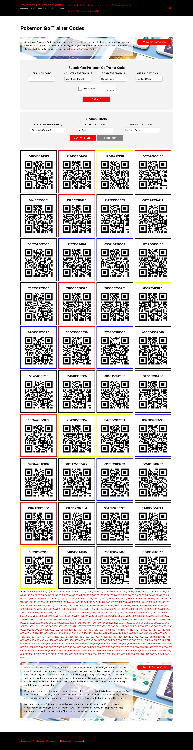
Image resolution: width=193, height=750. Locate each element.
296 (166, 616)
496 (71, 640)
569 (113, 647)
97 (46, 598)
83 (146, 595)
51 (36, 595)
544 (145, 643)
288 (129, 616)
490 (42, 640)
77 (126, 595)
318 (117, 619)
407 (90, 630)
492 (51, 640)
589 (56, 650)
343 (84, 623)
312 (91, 619)
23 (87, 591)
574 (137, 647)
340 (70, 623)
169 (43, 605)
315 (105, 619)
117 (125, 598)
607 (142, 650)
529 (73, 643)
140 (69, 602)
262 (158, 612)
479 (140, 637)
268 (36, 616)
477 (130, 637)
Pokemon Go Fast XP (121, 5)
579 (161, 647)
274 (64, 616)
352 (128, 623)
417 (135, 630)
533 (91, 643)
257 (135, 612)
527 (63, 643)
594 (80, 650)
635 (118, 654)
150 (112, 602)
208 (64, 609)
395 (32, 630)
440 (95, 633)
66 (88, 595)
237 (41, 612)
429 (41, 633)
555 (46, 647)
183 (103, 605)
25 (94, 591)
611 (160, 650)
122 (144, 598)
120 (136, 598)
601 (113, 650)
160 (155, 602)
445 (121, 633)
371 (70, 626)
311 (87, 619)
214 (89, 609)
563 (84, 647)
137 (56, 602)
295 (162, 616)
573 (132, 647)
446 (126, 633)
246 (84, 612)
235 (32, 612)
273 (59, 616)
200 (26, 609)
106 (82, 598)
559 (65, 647)
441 (100, 633)
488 (32, 640)
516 (164, 640)
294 (157, 616)
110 (99, 598)
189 (128, 605)
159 (151, 602)
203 (40, 609)
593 (75, 650)
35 (128, 591)
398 (46, 630)
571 (122, 647)
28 (104, 591)
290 (138, 616)
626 (76, 654)
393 (22, 630)
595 (85, 650)
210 (72, 609)
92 (28, 598)
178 (82, 605)
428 (37, 633)
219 (109, 609)
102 (64, 598)
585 (37, 650)
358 (157, 623)
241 (60, 612)
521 (35, 643)
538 (116, 643)
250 (103, 612)
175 (69, 605)
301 (41, 619)
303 (50, 619)
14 (60, 591)
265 (22, 616)
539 (120, 643)
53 (42, 595)
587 (46, 650)
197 (162, 605)
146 (95, 602)
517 (168, 640)
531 (82, 643)
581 (170, 647)
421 (153, 630)
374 (84, 626)
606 (137, 650)
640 (142, 654)
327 (159, 619)
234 (27, 612)
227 (145, 609)
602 (118, 650)
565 (94, 647)
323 (140, 619)
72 (108, 595)
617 (35, 654)
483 (160, 637)
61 (70, 595)
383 (127, 626)
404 (76, 630)
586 (42, 650)
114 (113, 598)
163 (167, 602)
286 (120, 616)
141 (73, 602)
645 (167, 654)
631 (99, 654)
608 (147, 650)
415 (127, 630)
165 (26, 605)
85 (153, 595)
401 (61, 630)
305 (60, 619)
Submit (96, 99)
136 (51, 602)
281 (96, 616)
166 (31, 605)
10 (48, 591)
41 (149, 591)
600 (109, 650)
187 (120, 605)
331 (27, 623)
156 (138, 602)
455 (22, 637)
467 (81, 637)
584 (32, 650)
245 (79, 612)
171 (52, 605)
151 (116, 602)
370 (65, 626)
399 (51, 630)
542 (135, 643)
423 (163, 630)
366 (46, 626)
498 (81, 640)
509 (134, 640)
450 (146, 633)
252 (112, 612)
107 (86, 598)
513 (151, 640)
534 (96, 643)
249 (98, 612)
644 (162, 654)
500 (91, 640)
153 (125, 602)
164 (22, 605)
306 (65, 619)
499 (86, 640)
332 (31, 623)
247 (88, 612)
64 (80, 595)
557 (56, 647)
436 (76, 633)
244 (74, 612)
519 (26, 643)
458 (37, 637)
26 (98, 591)
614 (22, 654)
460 (47, 637)
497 (76, 640)
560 (70, 647)
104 (73, 598)
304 (55, 619)
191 (137, 605)
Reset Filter (110, 138)
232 (168, 609)
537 (111, 643)
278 (83, 616)
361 (22, 626)
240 (55, 612)
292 (147, 616)
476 (126, 637)
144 (86, 602)
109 (95, 598)
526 (59, 643)
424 (168, 630)
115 (117, 598)
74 (115, 595)
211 (76, 609)
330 (22, 623)
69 (98, 595)
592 (70, 650)
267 (31, 616)
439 (90, 633)
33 (121, 591)
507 (124, 640)
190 (133, 605)
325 (150, 619)
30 (111, 591)
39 (142, 591)
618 (39, 654)
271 (50, 616)
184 (107, 605)
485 (170, 637)
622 (57, 654)
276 (73, 616)
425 (22, 633)
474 (115, 637)
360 (167, 623)
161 (159, 602)
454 (165, 633)
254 (121, 612)
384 (132, 626)
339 (65, 623)
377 (98, 626)
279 (87, 616)
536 (106, 643)
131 (30, 602)
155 (133, 602)
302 (45, 619)
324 (145, 619)
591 (65, 650)
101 (60, 598)
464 (66, 637)
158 (146, 602)
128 (169, 598)
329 (168, 619)
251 (107, 612)
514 (155, 640)
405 (81, 630)
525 (54, 643)
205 (50, 609)
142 (77, 602)
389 (156, 626)
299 (31, 619)
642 (152, 654)
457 (32, 637)
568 (108, 647)
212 (80, 609)
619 (43, 654)
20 (78, 591)
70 (101, 595)
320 (126, 619)
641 (147, 654)
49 (28, 595)
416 (131, 630)
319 (122, 619)
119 (132, 598)
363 (31, 626)
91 (25, 598)
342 (80, 623)
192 (141, 605)
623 (62, 654)
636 (123, 654)
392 (170, 626)
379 (108, 626)
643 (157, 654)
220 (114, 609)
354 (138, 623)
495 (66, 640)
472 (106, 637)
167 (35, 605)
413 (118, 630)
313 (96, 619)
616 (31, 654)
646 (22, 657)
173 (60, 605)
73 (111, 595)
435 (71, 633)
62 (73, 595)
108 (90, 598)
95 (39, 598)
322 (135, 619)
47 (21, 595)
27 (101, 591)
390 (161, 626)
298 (27, 619)
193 (145, 605)
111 (102, 598)
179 (86, 605)
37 (135, 591)
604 (128, 650)
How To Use (102, 5)
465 (71, 637)
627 (80, 654)
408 (95, 630)
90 (21, 598)
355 (143, 623)
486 (22, 640)
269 (41, 616)
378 (103, 626)
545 (150, 643)
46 (167, 591)
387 (146, 626)
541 (130, 643)
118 (128, 598)
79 (133, 595)
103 (69, 598)
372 (74, 626)
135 (47, 602)
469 (91, 637)
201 (31, 609)
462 (56, 637)
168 (39, 605)
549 (169, 643)
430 (46, 633)
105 (78, 598)
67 (91, 595)
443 (110, 633)
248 (93, 612)
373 (79, 626)
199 (22, 609)
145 (90, 602)
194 (150, 605)
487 (27, 640)
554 (41, 647)
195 (154, 605)
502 (100, 640)
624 (66, 654)
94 (35, 598)
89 (167, 595)
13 (57, 591)
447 (131, 633)
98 (49, 598)
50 (32, 595)
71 (105, 595)
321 (131, 619)
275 (69, 616)
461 (52, 637)
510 (138, 640)
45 (164, 591)
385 (137, 626)
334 (41, 623)
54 (46, 595)
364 (36, 626)
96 (42, 598)
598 (99, 650)
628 (85, 654)
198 (167, 605)
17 (69, 591)
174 (64, 605)
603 (123, 650)
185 (111, 605)
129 (22, 602)
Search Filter (83, 138)
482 (155, 637)
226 (141, 609)
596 (90, 650)
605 (132, 650)
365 (41, 626)
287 (124, 616)
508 (129, 640)
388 (151, 626)
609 (152, 650)
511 (142, 640)
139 (64, 602)
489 (37, 640)
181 (94, 605)
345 (95, 623)
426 (27, 633)
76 (122, 595)
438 (86, 633)
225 (137, 609)
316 (109, 619)
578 (156, 647)
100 (56, 598)
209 (68, 609)
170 (48, 605)
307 (69, 619)
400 (56, 630)
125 (157, 598)
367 (51, 626)
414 (122, 630)
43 (156, 591)
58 (60, 595)
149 (108, 602)
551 (27, 647)
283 (106, 616)
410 (105, 630)
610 (156, 650)
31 (115, 591)
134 (43, 602)
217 (101, 609)
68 (94, 595)
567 (103, 647)
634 (113, 654)
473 (110, 637)
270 (46, 616)
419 (144, 630)
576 (146, 647)
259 (145, 612)
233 (22, 612)
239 (50, 612)
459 (42, 637)
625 (71, 654)
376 (94, 626)
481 (150, 637)
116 (121, 598)
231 (164, 609)
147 (99, 602)
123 (148, 598)
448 (136, 633)
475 (121, 637)
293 (152, 616)
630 (95, 654)
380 (113, 626)
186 (116, 605)
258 (140, 612)
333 (36, 623)
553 (36, 647)
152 (120, 602)
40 (146, 591)
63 (77, 595)
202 (35, 609)
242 (64, 612)
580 (166, 647)
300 (36, 619)
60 (67, 595)
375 (89, 626)
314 (100, 619)
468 (86, 637)
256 (131, 612)
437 (81, 633)
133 (38, 602)
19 (75, 591)
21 (81, 591)
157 (142, 602)
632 (104, 654)
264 (168, 612)
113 (109, 598)
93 (31, 598)
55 (49, 595)
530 (77, 643)
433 (61, 633)
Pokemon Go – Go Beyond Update (83, 11)
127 (165, 598)
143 (81, 602)
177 (77, 605)
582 (22, 650)
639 (138, 654)
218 (105, 609)
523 (44, 643)
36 (132, 591)
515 (159, 640)
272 (54, 616)
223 (127, 609)
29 (108, 591)
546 (155, 643)
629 (90, 654)
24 (91, 591)
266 (27, 616)
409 (100, 630)
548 (164, 643)
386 (142, 626)
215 (93, 609)
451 (150, 633)
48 (25, 595)
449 (141, 633)
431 (51, 633)
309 (79, 619)
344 (89, 623)
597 (94, 650)
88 (164, 595)
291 (143, 616)
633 (109, 654)
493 (56, 640)
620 (48, 654)
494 (61, 640)
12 (54, 591)
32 (118, 591)
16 (66, 591)
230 (159, 609)
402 (66, 630)
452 (155, 633)
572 (127, 647)
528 (68, 643)
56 (53, 595)
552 (31, 647)
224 (132, 609)
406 (86, 630)
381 (117, 626)
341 (75, 623)
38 (139, 591)
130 (26, 602)
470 (96, 637)
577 (151, 647)
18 (72, 591)
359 (162, 623)
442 (105, 633)
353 (133, 623)
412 (113, 630)
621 (52, 654)
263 (163, 612)
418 (140, 630)
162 (163, 602)
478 (135, 637)
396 (37, 630)
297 (22, 619)
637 (128, 654)
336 (51, 623)
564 (89, 647)
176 (73, 605)
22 (84, 591)
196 (158, 605)
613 (168, 650)
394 (27, 630)
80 (136, 595)
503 (105, 640)
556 (51, 647)
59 (63, 595)
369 (60, 626)
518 (22, 643)
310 (83, 619)
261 (154, 612)
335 (46, 623)
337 (56, 623)
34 (125, 591)
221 (118, 609)
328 (163, 619)
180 (90, 605)
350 (119, 623)
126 (161, 598)
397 (42, 630)
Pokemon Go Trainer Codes (80, 5)
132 (34, 602)
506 (120, 640)
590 (61, 650)
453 (160, 633)
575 (142, 647)
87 (160, 595)
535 (101, 643)
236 (36, 612)
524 (49, 643)
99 (52, 598)
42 (153, 591)
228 (150, 609)
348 (109, 623)
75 (119, 595)
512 (146, 640)
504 (110, 640)
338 (60, 623)
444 (115, 633)
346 (100, 623)
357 (152, 623)
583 (27, 650)
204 (45, 609)
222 (123, 609)
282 (101, 616)
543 (140, 643)
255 (126, 612)
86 (157, 595)
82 (143, 595)
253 (116, 612)
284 (110, 616)
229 (155, 609)
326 (154, 619)
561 (74, 647)
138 (60, 602)
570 (118, 647)
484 (165, 637)
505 (115, 640)
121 (140, 598)
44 (160, 591)
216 (97, 609)
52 (39, 595)
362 (26, 626)
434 (66, 633)
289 (134, 616)
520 (31, 643)
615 (26, 654)
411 (109, 630)
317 (113, 619)
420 (149, 630)
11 (51, 591)
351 (124, 623)
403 (71, 630)
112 (106, 598)
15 (63, 591)
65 (84, 595)
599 (104, 650)
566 (99, 647)
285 (115, 616)
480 (145, 637)
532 (86, 643)
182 (98, 605)
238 (46, 612)
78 (129, 595)
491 (47, 640)
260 (149, 612)
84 (150, 595)
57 (56, 595)
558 (60, 647)
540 (125, 643)
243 (69, 612)
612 (164, 650)
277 (78, 616)
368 (56, 626)
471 (101, 637)
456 (27, 637)
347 (104, 623)
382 (122, 626)
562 (79, 647)
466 (76, 637)
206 (54, 609)
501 (95, 640)
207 (59, 609)
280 (92, 616)
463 (61, 637)
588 (51, 650)
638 (133, 654)
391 (165, 626)
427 (32, 633)
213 (84, 609)
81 (140, 595)
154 (129, 602)
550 (22, 647)
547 (159, 643)
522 (40, 643)
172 (56, 605)
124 (152, 598)
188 (124, 605)
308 (74, 619)
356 (148, 623)
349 (114, 623)
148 (104, 602)
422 (158, 630)
